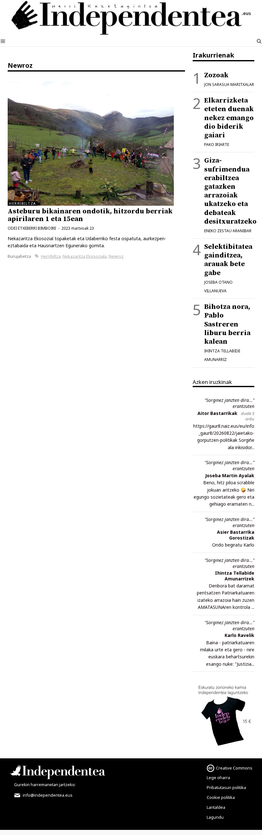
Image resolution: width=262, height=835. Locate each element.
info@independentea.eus (47, 795)
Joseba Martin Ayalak (229, 475)
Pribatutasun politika (226, 787)
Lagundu (215, 817)
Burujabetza (19, 256)
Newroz (116, 256)
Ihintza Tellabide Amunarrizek (234, 576)
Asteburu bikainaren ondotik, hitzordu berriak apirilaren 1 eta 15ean (90, 215)
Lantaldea (216, 807)
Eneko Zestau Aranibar (227, 231)
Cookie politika (221, 797)
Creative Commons (234, 768)
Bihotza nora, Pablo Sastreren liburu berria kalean (227, 324)
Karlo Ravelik (239, 635)
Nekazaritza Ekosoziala (85, 256)
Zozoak (216, 75)
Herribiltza (51, 256)
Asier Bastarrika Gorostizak (235, 535)
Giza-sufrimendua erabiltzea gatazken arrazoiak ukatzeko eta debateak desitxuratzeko (230, 191)
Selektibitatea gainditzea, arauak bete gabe (228, 259)
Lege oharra (218, 777)
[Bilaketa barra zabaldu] (259, 41)
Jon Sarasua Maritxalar (229, 84)
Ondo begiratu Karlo (233, 545)
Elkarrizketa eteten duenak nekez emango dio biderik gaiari (229, 118)
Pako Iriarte (216, 144)
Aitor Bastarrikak (217, 413)
